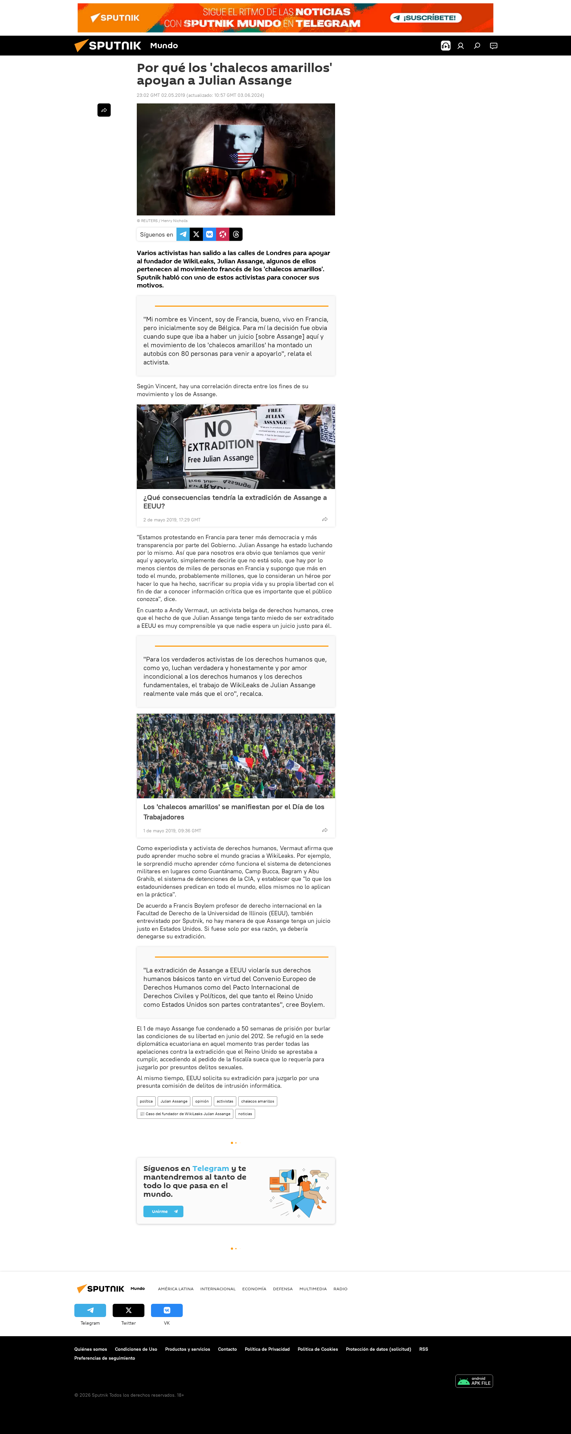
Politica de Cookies (318, 1349)
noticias (245, 1113)
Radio (340, 1289)
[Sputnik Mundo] (110, 54)
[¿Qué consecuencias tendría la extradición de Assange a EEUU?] (236, 446)
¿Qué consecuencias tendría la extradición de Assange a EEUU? (235, 501)
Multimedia (313, 1289)
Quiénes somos (90, 1349)
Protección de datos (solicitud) (378, 1349)
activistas (225, 1101)
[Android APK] (474, 1382)
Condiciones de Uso (136, 1349)
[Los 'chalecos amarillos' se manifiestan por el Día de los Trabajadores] (236, 756)
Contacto (227, 1349)
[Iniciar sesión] (460, 45)
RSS (423, 1349)
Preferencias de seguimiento (104, 1358)
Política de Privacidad (267, 1349)
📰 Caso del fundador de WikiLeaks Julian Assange (185, 1113)
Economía (254, 1289)
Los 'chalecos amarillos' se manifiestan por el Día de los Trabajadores (233, 811)
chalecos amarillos (257, 1101)
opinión (202, 1101)
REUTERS (149, 220)
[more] (324, 519)
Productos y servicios (187, 1349)
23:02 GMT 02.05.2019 (161, 95)
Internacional (218, 1289)
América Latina (176, 1289)
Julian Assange (174, 1101)
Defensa (283, 1289)
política (146, 1101)
